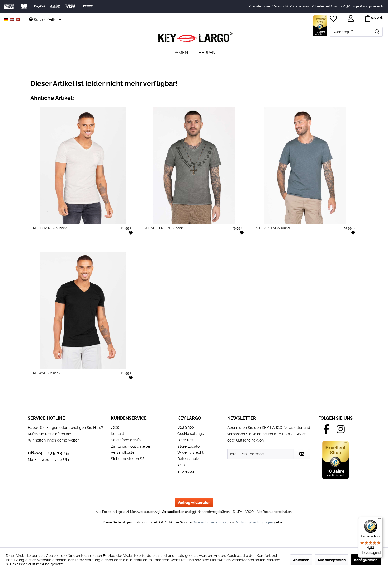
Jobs (115, 427)
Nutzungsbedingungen (254, 522)
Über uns (185, 440)
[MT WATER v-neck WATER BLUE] (82, 390)
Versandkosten (123, 452)
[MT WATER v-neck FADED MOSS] (112, 390)
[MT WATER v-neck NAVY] (67, 390)
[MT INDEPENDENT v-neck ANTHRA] (149, 245)
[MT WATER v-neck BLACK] (52, 390)
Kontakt (117, 434)
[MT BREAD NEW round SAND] (350, 245)
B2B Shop (185, 427)
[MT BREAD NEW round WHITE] (260, 245)
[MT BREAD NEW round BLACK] (290, 245)
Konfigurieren (365, 560)
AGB (181, 465)
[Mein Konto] (351, 19)
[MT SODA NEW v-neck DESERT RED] (127, 245)
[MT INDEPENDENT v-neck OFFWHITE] (179, 245)
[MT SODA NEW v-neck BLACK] (67, 245)
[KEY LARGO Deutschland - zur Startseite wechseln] (195, 37)
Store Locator (189, 446)
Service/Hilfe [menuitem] (45, 19)
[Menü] (379, 520)
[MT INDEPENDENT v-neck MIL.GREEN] (164, 245)
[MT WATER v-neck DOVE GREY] (127, 390)
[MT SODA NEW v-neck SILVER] (52, 245)
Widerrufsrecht (190, 452)
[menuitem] (356, 32)
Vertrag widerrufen (194, 502)
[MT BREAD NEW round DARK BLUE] (320, 245)
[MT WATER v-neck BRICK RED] (97, 390)
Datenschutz (188, 459)
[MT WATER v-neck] (82, 310)
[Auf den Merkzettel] (131, 233)
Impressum (187, 471)
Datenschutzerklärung (210, 522)
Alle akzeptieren (332, 560)
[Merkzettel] (334, 19)
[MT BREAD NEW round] (305, 165)
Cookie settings (190, 434)
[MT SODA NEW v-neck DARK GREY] (82, 245)
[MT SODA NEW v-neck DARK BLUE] (97, 245)
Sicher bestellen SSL (129, 459)
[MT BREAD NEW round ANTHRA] (275, 245)
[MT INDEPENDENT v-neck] (194, 165)
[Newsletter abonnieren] (302, 454)
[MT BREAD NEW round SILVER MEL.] (305, 245)
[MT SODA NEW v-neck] (82, 165)
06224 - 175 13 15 (48, 453)
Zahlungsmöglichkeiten (131, 446)
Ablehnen (301, 560)
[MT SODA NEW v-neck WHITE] (37, 245)
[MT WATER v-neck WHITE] (37, 390)
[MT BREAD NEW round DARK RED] (335, 245)
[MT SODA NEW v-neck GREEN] (112, 245)
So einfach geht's (126, 440)
